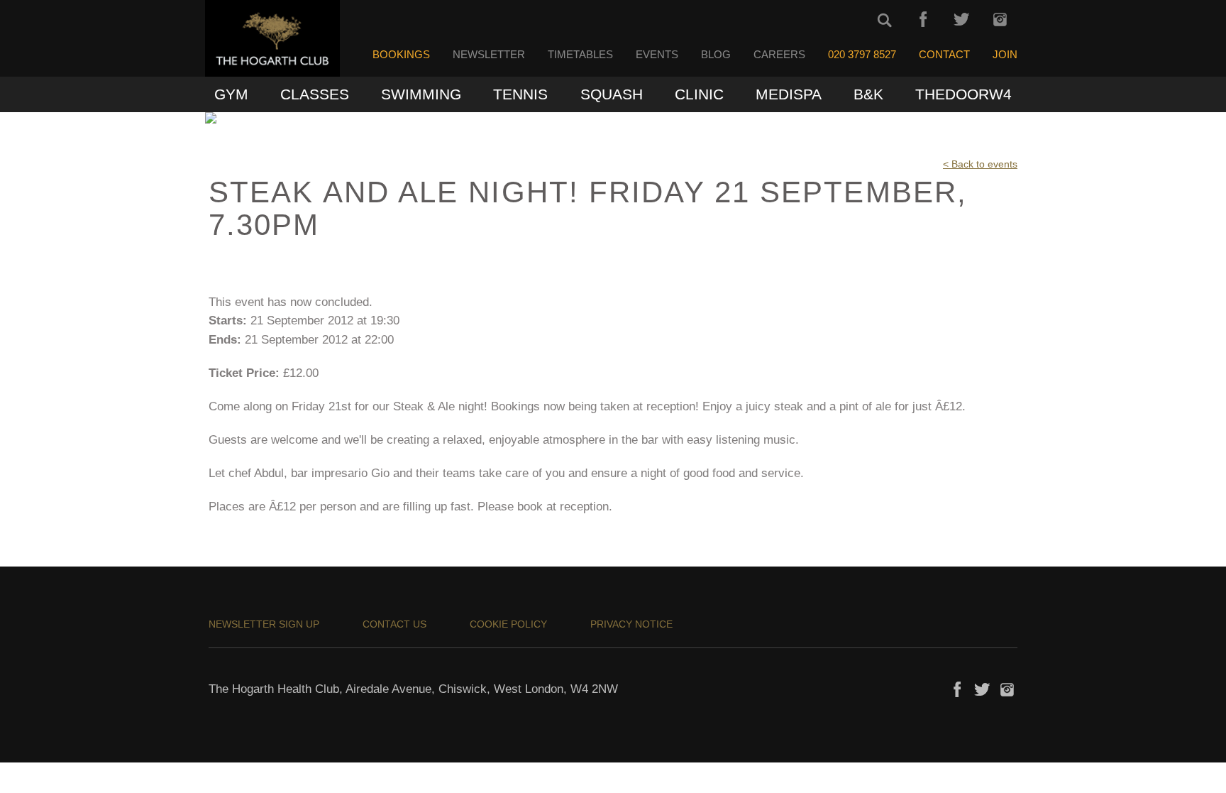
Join (1005, 54)
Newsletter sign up (264, 624)
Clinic (699, 94)
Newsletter (489, 54)
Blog (716, 54)
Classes (314, 94)
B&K (868, 94)
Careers (779, 54)
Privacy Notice (631, 624)
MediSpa (789, 94)
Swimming (421, 94)
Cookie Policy (508, 624)
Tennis (520, 94)
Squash (611, 94)
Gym (231, 94)
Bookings (401, 54)
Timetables (580, 54)
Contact (944, 54)
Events (657, 54)
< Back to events (980, 164)
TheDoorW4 (963, 94)
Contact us (394, 624)
